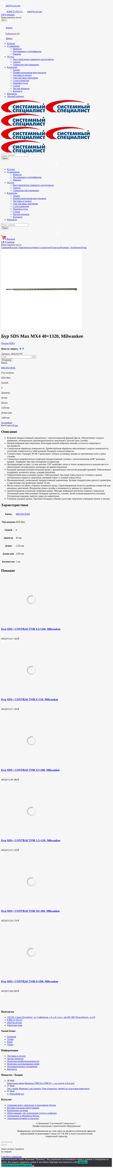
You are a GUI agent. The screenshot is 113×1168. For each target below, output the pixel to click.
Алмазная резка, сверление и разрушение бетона (31, 1105)
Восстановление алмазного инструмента (33, 59)
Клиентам (12, 67)
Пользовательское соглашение (22, 1066)
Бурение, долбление (71, 247)
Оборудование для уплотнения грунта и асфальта (32, 1113)
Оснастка (55, 247)
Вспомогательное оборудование (23, 1108)
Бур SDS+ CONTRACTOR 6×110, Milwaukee (29, 699)
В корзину (6, 360)
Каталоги (17, 91)
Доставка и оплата (22, 75)
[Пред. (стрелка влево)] (2, 1144)
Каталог (11, 43)
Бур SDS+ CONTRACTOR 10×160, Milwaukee (30, 910)
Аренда (16, 62)
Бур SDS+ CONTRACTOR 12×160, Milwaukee (30, 770)
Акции (16, 70)
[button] (2, 635)
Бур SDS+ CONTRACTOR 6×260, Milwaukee (29, 981)
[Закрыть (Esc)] (11, 1142)
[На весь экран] (5, 1142)
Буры (84, 247)
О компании (13, 46)
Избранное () (12, 33)
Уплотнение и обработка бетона (23, 1115)
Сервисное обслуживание (26, 64)
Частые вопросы (21, 88)
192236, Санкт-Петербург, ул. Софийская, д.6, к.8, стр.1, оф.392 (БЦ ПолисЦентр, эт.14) (51, 1017)
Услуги (10, 56)
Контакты (12, 93)
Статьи (16, 86)
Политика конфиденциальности (23, 1061)
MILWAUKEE (8, 367)
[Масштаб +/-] (2, 1142)
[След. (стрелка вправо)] (5, 1144)
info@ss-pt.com (13, 5)
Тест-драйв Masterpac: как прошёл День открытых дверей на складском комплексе (48, 1088)
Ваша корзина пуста (11, 17)
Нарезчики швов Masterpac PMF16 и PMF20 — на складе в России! (41, 1083)
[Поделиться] (8, 1142)
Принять (83, 1162)
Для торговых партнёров (25, 78)
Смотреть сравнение (11, 1156)
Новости (17, 48)
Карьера (17, 54)
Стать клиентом (21, 80)
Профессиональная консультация (29, 72)
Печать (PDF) (8, 343)
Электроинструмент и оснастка (34, 247)
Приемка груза (20, 83)
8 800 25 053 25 (14, 1020)
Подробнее (6, 422)
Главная (5, 247)
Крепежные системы (17, 1110)
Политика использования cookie (23, 1064)
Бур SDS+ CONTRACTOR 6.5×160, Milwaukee (30, 629)
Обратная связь (14, 1025)
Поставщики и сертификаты (27, 51)
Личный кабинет (15, 96)
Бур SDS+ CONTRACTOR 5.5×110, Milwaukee (30, 840)
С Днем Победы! (15, 1094)
